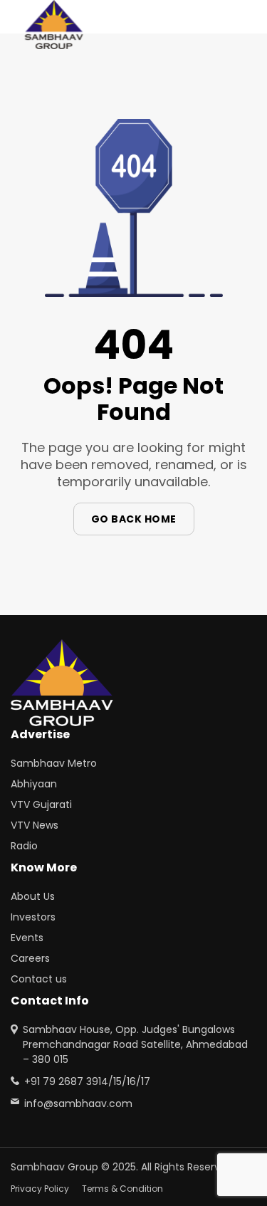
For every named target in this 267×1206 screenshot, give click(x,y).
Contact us (39, 979)
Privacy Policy (40, 1189)
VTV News (34, 825)
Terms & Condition (122, 1189)
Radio (24, 846)
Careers (30, 958)
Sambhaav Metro (54, 763)
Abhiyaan (34, 784)
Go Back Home (134, 519)
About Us (33, 896)
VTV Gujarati (41, 804)
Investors (33, 917)
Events (27, 937)
